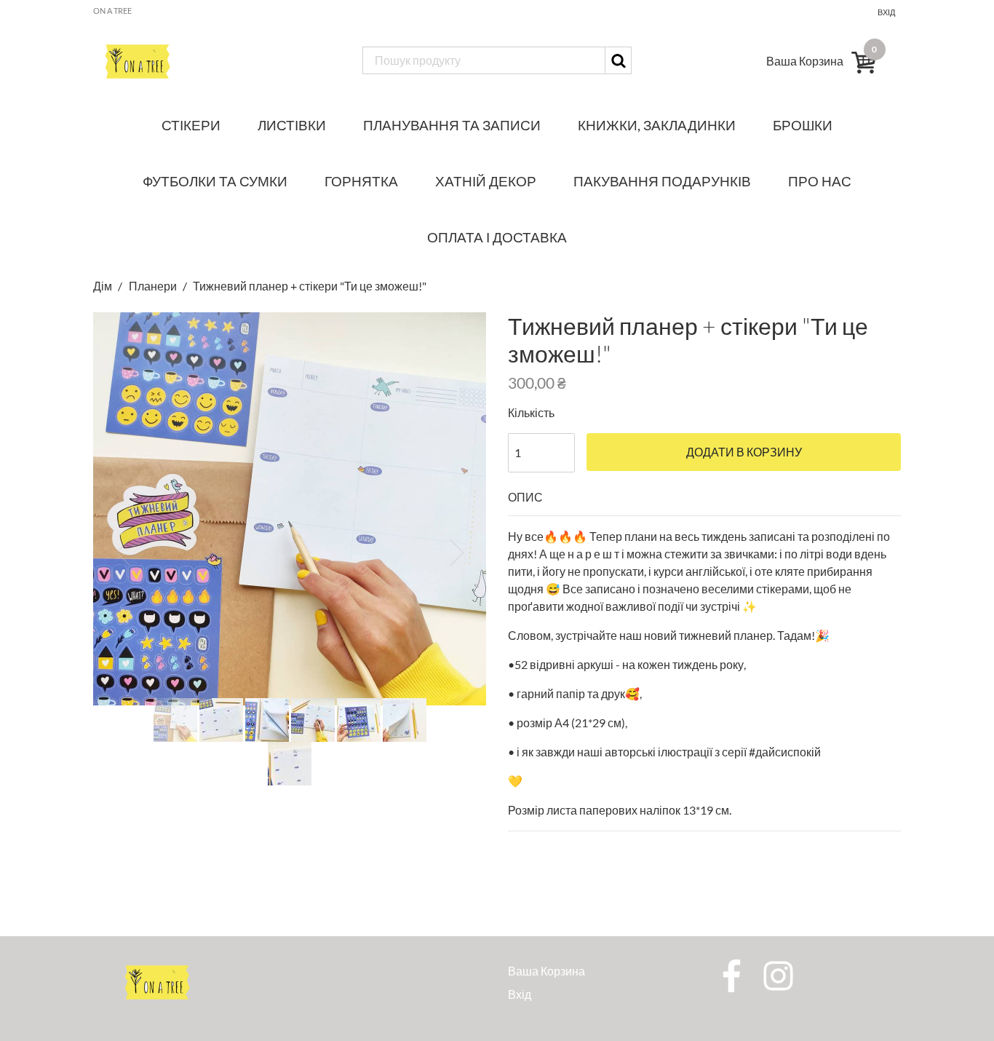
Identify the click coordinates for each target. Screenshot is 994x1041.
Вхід (886, 12)
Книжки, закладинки (657, 124)
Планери (153, 286)
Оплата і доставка (497, 237)
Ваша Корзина (546, 971)
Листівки (292, 124)
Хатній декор (485, 181)
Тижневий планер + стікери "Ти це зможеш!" (309, 286)
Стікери (191, 124)
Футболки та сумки (215, 181)
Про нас (819, 181)
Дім (103, 286)
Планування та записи (452, 124)
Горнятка (361, 181)
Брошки (802, 124)
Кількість (531, 412)
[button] (122, 552)
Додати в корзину (744, 452)
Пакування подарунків (662, 181)
